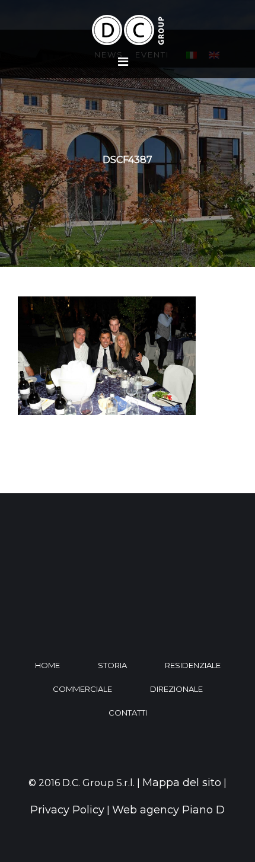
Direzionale (176, 689)
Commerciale (82, 689)
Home (47, 665)
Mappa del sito (181, 782)
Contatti (128, 712)
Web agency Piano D (168, 809)
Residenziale (193, 665)
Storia (112, 665)
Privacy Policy (67, 809)
